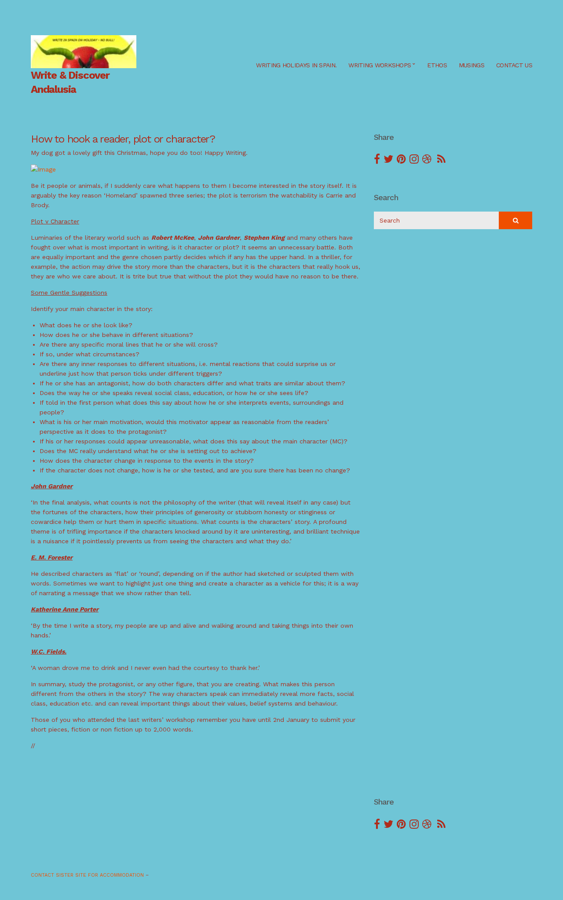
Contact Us (514, 65)
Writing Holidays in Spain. (296, 65)
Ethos (437, 65)
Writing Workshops (379, 65)
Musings (471, 65)
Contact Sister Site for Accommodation (87, 875)
